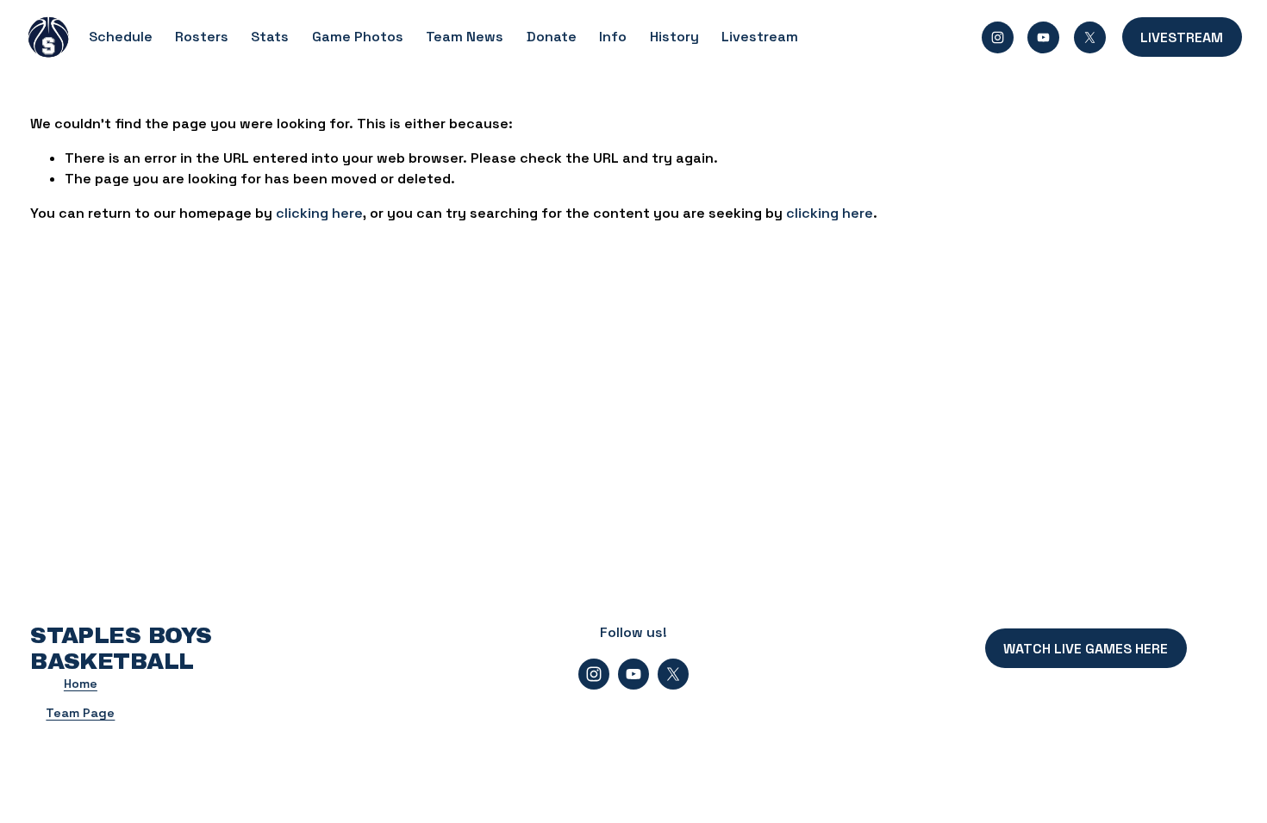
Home (80, 683)
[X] (1090, 37)
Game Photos (357, 37)
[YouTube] (1043, 37)
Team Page (80, 713)
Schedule (121, 37)
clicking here (319, 213)
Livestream (759, 37)
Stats (270, 37)
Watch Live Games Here (1085, 649)
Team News (464, 37)
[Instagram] (998, 37)
